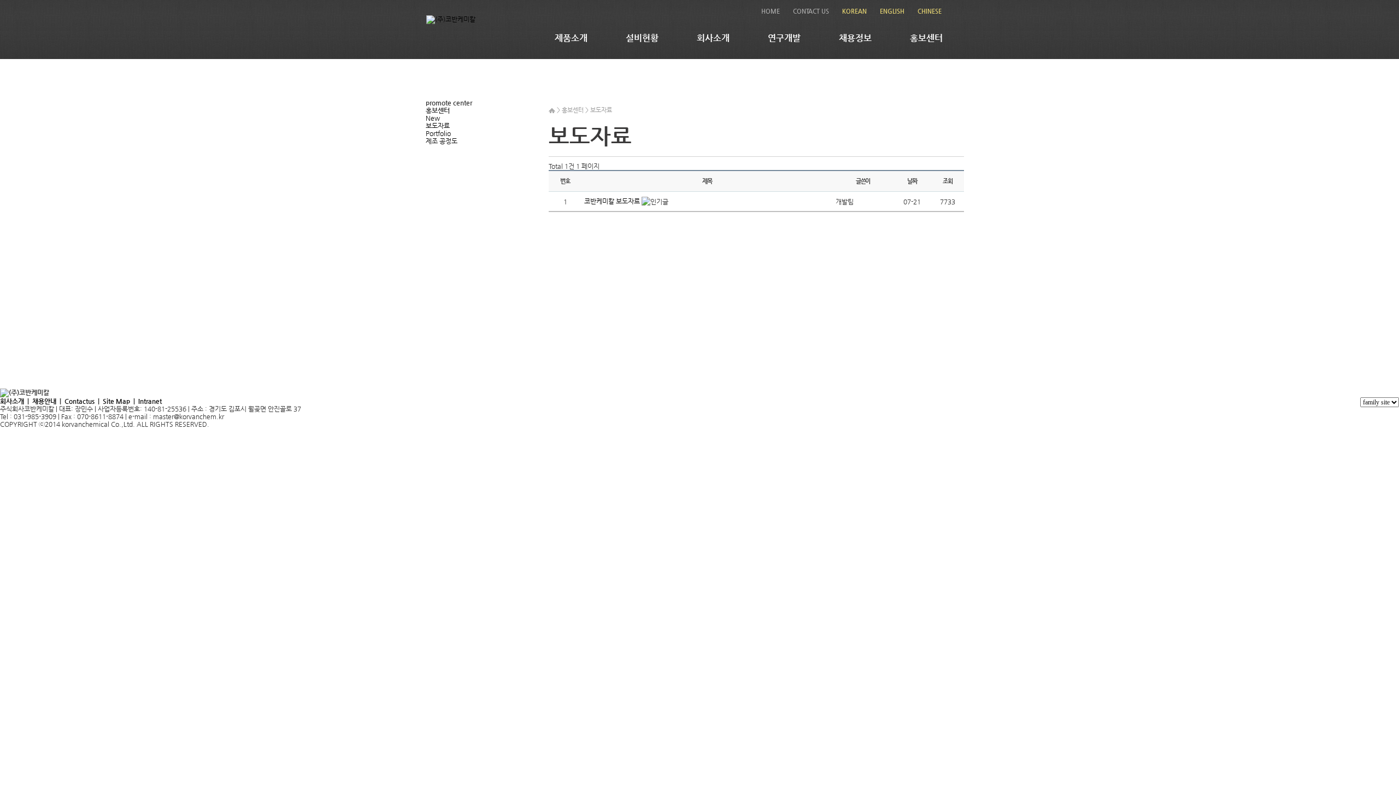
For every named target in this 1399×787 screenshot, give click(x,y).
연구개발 (784, 38)
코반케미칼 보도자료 (613, 201)
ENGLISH (892, 11)
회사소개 (713, 38)
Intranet (150, 401)
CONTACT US (811, 11)
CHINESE (930, 11)
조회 (948, 181)
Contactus (79, 401)
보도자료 (438, 126)
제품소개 (571, 38)
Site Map (116, 401)
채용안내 (44, 401)
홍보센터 (926, 38)
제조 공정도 (441, 141)
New (433, 118)
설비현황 (642, 38)
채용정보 (855, 38)
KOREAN (854, 11)
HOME (770, 11)
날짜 (912, 181)
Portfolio (438, 133)
